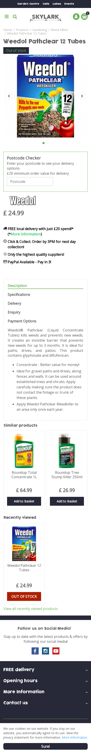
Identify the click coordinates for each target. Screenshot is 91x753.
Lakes (57, 4)
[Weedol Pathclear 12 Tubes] (45, 96)
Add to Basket (24, 501)
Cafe (46, 4)
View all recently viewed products (31, 608)
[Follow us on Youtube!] (55, 650)
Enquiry (14, 312)
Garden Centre (28, 4)
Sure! (45, 746)
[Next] (82, 96)
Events (69, 4)
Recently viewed (20, 517)
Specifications (19, 294)
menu (6, 16)
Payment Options (22, 321)
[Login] (76, 16)
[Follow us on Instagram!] (45, 650)
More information (74, 737)
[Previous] (9, 96)
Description (17, 285)
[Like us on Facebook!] (35, 650)
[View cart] (84, 16)
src (15, 16)
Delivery (14, 303)
